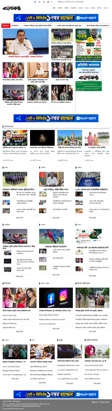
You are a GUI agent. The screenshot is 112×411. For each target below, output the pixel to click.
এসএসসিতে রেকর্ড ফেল (37, 379)
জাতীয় (54, 8)
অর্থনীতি (66, 8)
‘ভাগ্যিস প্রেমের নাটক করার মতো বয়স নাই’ (16, 320)
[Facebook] (35, 2)
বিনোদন (99, 8)
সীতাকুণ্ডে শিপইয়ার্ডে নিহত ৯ (11, 371)
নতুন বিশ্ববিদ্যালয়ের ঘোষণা (38, 367)
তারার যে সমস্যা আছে (62, 80)
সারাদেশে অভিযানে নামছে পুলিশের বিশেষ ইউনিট (21, 26)
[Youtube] (48, 2)
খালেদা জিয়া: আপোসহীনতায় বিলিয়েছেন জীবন (43, 147)
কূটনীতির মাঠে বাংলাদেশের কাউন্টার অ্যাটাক (15, 147)
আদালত (93, 8)
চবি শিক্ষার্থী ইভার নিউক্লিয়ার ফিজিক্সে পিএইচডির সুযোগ (42, 375)
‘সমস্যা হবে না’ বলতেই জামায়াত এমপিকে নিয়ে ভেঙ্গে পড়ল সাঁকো (15, 375)
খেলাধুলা (80, 8)
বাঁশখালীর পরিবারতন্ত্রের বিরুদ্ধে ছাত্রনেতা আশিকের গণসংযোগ (92, 320)
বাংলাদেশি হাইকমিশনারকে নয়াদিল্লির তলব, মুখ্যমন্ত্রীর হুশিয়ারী (92, 315)
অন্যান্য (105, 8)
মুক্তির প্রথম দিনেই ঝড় (9, 324)
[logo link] (12, 8)
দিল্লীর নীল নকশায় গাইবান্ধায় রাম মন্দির (69, 147)
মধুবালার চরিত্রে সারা (9, 328)
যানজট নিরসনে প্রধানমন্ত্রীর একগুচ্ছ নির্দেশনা (25, 56)
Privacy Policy (104, 402)
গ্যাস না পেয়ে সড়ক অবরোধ (11, 367)
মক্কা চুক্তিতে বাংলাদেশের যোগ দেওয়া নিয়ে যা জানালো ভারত (25, 262)
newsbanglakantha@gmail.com (30, 406)
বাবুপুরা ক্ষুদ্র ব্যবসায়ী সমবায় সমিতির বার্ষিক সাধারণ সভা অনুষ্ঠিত (92, 324)
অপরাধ (87, 8)
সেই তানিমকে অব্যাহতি (60, 209)
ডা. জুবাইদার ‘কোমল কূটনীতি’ (97, 147)
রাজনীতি (60, 8)
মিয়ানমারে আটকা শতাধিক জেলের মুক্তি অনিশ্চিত (90, 328)
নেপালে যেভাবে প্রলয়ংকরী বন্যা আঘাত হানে (53, 26)
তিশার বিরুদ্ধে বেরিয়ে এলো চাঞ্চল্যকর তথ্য (82, 26)
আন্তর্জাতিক (73, 8)
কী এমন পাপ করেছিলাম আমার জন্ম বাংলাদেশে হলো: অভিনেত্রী (69, 102)
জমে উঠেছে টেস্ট (58, 258)
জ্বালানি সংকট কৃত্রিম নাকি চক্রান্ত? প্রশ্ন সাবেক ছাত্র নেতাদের (60, 195)
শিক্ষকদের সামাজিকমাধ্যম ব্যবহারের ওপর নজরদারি (42, 371)
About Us (95, 402)
